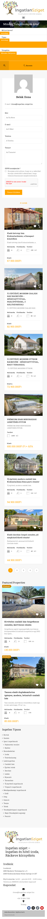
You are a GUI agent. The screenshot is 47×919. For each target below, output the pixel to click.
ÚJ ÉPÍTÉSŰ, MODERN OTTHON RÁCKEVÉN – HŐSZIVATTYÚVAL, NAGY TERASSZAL (23, 362)
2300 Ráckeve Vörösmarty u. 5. (15, 871)
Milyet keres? (7, 30)
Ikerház (8, 771)
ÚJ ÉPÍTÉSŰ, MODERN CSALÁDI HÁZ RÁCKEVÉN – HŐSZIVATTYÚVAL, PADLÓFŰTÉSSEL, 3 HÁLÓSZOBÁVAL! (22, 299)
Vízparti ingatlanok (13, 787)
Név (6, 113)
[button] (23, 17)
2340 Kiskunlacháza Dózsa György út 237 (20, 874)
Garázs (6, 738)
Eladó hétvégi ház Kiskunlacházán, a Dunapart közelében (20, 236)
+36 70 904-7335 (23, 898)
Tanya (6, 803)
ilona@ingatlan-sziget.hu (22, 104)
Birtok (6, 735)
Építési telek (10, 767)
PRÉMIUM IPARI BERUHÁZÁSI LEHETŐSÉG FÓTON (22, 420)
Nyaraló (8, 777)
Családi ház (9, 764)
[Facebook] (29, 908)
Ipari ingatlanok (11, 741)
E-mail (7, 124)
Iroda (7, 754)
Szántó (6, 800)
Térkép (23, 904)
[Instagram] (33, 908)
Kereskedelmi (9, 751)
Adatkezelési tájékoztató (14, 912)
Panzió (7, 816)
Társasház (9, 780)
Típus (4, 37)
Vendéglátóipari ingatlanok (15, 810)
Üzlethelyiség (10, 758)
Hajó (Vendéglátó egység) (15, 813)
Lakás (7, 774)
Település (5, 50)
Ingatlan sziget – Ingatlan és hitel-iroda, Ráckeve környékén (22, 851)
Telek (6, 806)
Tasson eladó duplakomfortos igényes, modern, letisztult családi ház (22, 695)
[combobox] (4, 33)
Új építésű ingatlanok (14, 784)
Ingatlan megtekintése (23, 225)
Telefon (8, 136)
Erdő (6, 793)
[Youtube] (42, 908)
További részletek (24, 612)
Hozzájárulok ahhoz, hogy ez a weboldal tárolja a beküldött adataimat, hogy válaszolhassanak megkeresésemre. (24, 173)
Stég (5, 797)
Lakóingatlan (9, 761)
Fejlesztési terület (12, 745)
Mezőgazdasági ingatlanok (15, 790)
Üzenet (8, 148)
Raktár (7, 748)
